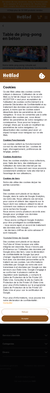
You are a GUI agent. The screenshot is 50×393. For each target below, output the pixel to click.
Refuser (25, 312)
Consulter (8, 303)
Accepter (25, 319)
